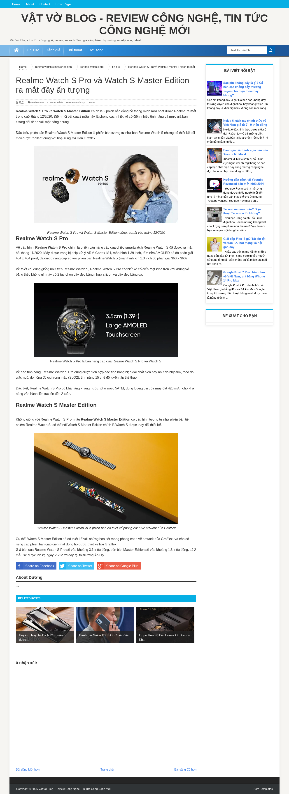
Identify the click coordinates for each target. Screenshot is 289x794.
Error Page (63, 4)
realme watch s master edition (47, 102)
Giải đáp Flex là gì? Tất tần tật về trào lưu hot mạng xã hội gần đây (244, 243)
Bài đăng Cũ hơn (185, 769)
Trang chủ (107, 769)
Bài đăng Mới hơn (28, 769)
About (30, 4)
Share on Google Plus (122, 566)
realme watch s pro (76, 102)
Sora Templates (263, 789)
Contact (45, 4)
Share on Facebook (39, 566)
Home (16, 4)
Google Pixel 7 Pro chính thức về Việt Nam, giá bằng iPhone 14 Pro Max (244, 276)
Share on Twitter (80, 566)
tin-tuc (92, 102)
